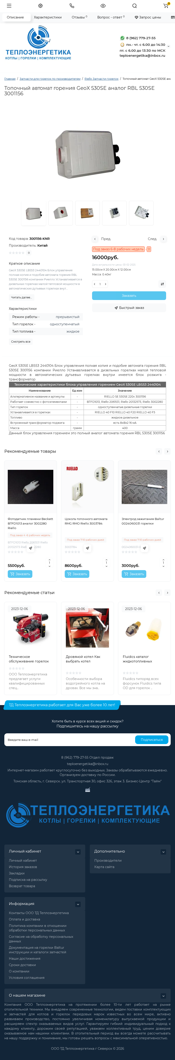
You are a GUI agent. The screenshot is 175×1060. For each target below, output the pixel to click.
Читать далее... (21, 297)
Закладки (17, 873)
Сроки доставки (22, 965)
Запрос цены (149, 17)
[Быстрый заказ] (30, 548)
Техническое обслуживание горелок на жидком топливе (29, 661)
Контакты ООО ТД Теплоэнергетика (39, 913)
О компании (19, 971)
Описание (15, 17)
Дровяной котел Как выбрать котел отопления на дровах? (84, 661)
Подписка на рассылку (28, 880)
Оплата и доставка (24, 919)
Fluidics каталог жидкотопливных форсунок (137, 661)
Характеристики (48, 17)
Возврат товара (22, 886)
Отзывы (79, 17)
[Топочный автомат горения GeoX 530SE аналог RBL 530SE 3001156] (60, 213)
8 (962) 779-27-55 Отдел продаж (87, 757)
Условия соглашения (26, 978)
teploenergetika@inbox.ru (87, 764)
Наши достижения (24, 959)
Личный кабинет (23, 860)
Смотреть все (20, 341)
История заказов (23, 867)
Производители (108, 860)
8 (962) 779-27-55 (140, 38)
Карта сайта (104, 867)
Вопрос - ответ (111, 17)
